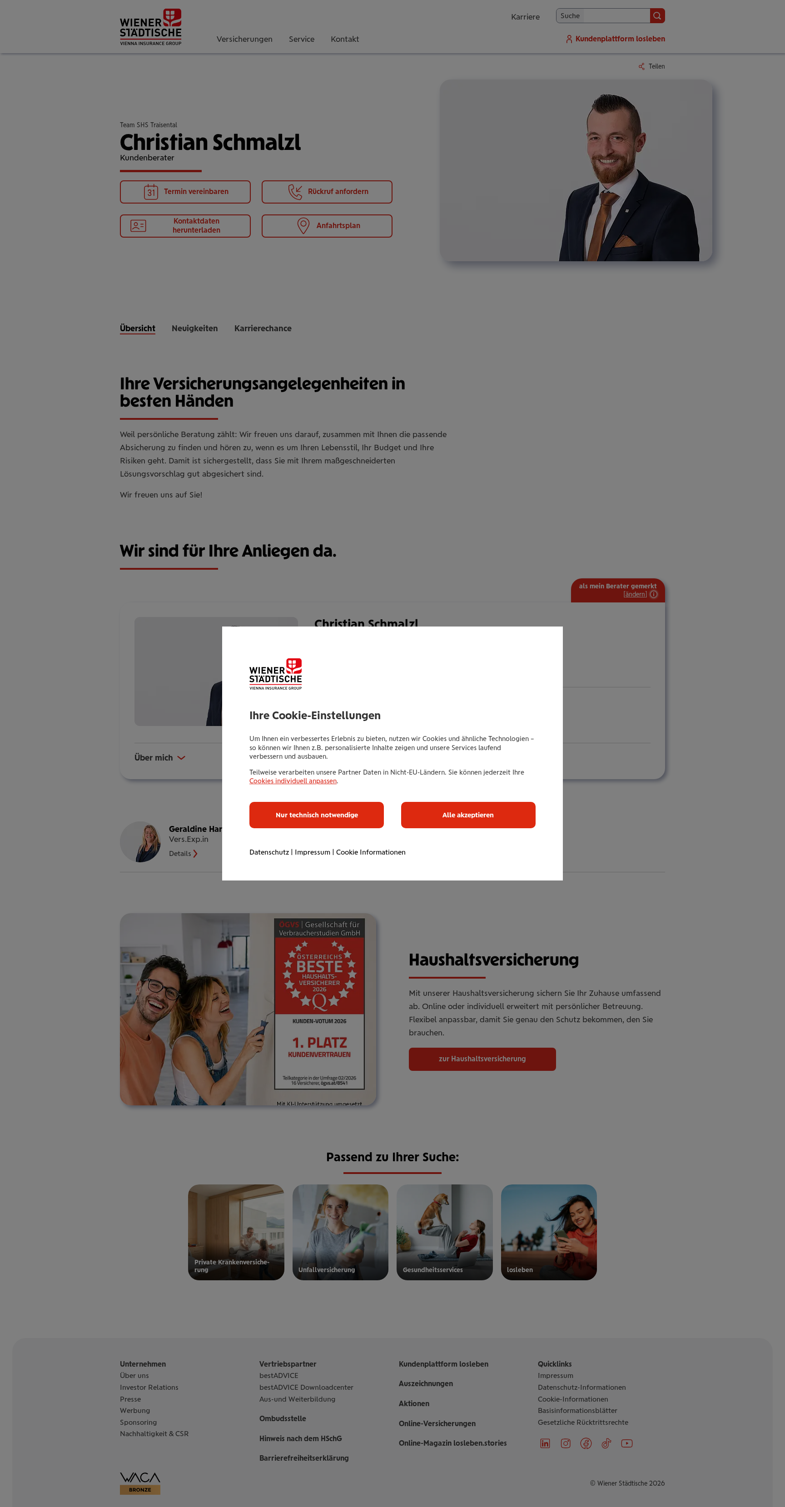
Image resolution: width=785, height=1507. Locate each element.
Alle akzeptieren (468, 815)
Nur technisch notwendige (317, 815)
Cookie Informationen (371, 852)
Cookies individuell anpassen (293, 781)
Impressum (312, 852)
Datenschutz (269, 852)
